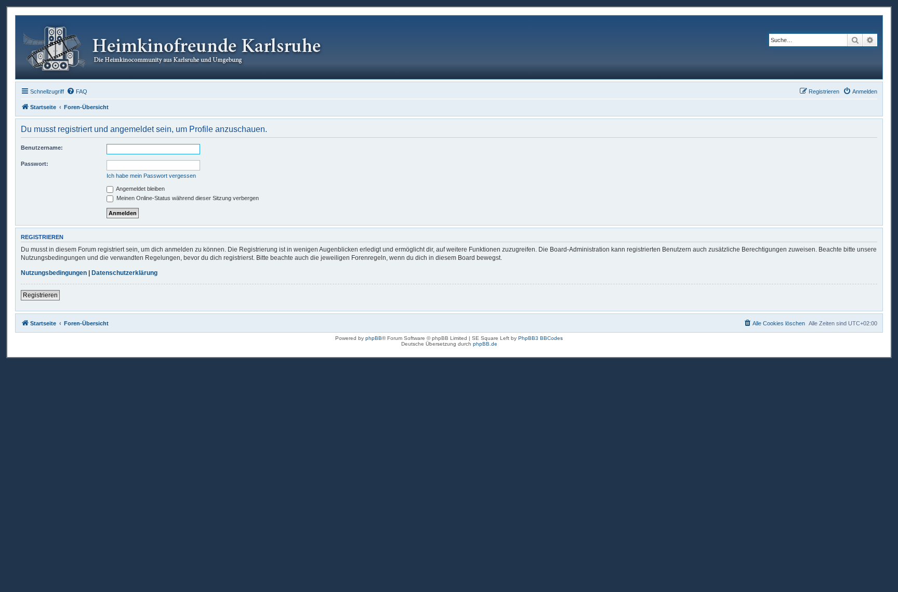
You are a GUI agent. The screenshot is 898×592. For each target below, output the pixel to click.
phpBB (373, 338)
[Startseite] (180, 47)
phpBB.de (485, 344)
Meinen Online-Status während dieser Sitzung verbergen (187, 198)
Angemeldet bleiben (140, 189)
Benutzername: (42, 147)
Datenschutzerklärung (124, 273)
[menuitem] (77, 91)
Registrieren (40, 295)
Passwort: (34, 164)
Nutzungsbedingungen (54, 273)
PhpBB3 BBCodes (540, 338)
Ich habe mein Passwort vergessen (151, 176)
